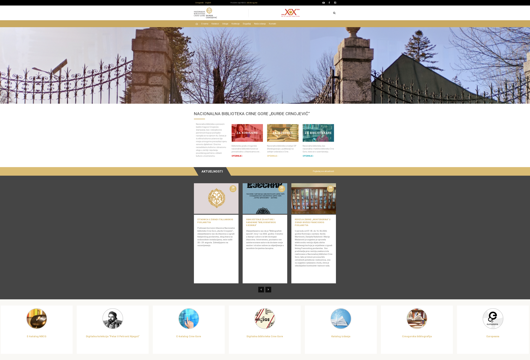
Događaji (247, 23)
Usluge (225, 23)
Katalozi (215, 23)
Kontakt (272, 23)
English (208, 3)
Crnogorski (199, 3)
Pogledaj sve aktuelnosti (323, 171)
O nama (204, 23)
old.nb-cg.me (252, 3)
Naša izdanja (260, 23)
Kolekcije (236, 23)
